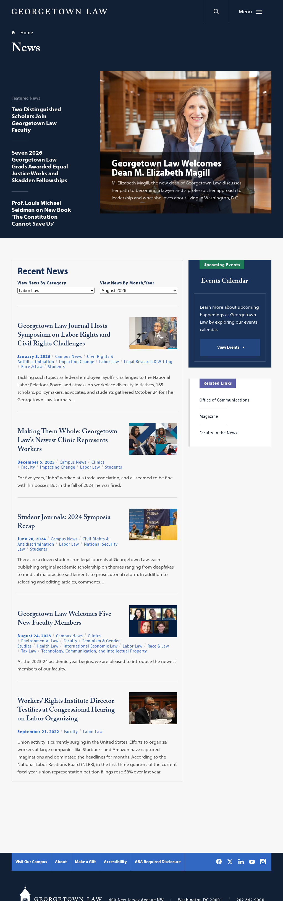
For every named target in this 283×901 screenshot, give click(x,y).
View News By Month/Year (127, 283)
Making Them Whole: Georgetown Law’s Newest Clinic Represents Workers (67, 441)
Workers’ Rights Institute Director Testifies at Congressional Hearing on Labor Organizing (66, 710)
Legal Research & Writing (148, 361)
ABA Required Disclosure (158, 861)
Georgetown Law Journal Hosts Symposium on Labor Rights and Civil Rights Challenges (63, 336)
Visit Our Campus (31, 861)
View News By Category (41, 283)
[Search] (216, 11)
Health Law (48, 646)
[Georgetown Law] (59, 11)
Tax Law (28, 651)
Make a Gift (85, 861)
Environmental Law (40, 640)
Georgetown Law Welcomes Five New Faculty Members (64, 619)
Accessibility (115, 861)
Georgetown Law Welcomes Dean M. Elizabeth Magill (167, 167)
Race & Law (32, 366)
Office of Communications (225, 400)
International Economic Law (91, 646)
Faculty (28, 467)
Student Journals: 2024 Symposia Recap (64, 523)
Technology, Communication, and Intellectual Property (94, 651)
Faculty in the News (218, 432)
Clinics (97, 462)
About (61, 861)
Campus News (68, 356)
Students (56, 366)
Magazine (209, 416)
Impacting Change (76, 361)
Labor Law (109, 361)
